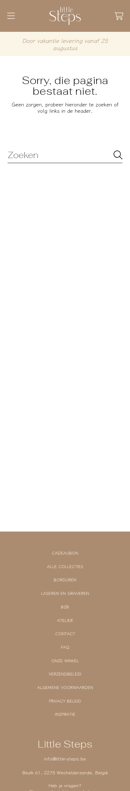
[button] (11, 16)
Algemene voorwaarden (65, 687)
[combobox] (65, 155)
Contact (65, 633)
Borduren (65, 580)
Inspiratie (65, 714)
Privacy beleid (65, 701)
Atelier (65, 620)
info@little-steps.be (65, 758)
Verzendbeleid (65, 674)
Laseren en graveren (65, 593)
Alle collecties (65, 566)
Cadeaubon (65, 553)
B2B (65, 607)
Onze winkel (65, 660)
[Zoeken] (118, 155)
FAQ (65, 647)
